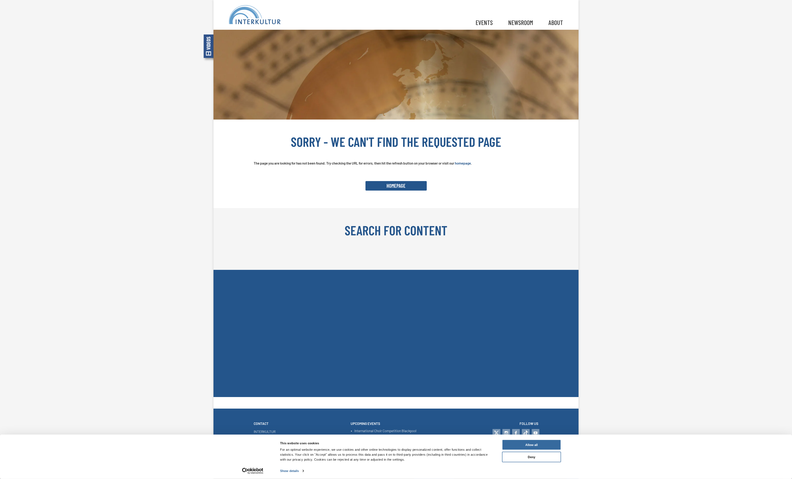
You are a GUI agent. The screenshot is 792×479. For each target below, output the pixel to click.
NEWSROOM (520, 22)
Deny (531, 457)
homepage (463, 163)
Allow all (531, 445)
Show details (289, 471)
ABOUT (555, 22)
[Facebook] (516, 433)
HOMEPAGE (396, 186)
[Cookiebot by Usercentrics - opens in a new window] (253, 471)
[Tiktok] (526, 433)
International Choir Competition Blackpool (385, 431)
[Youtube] (535, 433)
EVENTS (484, 22)
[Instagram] (506, 433)
